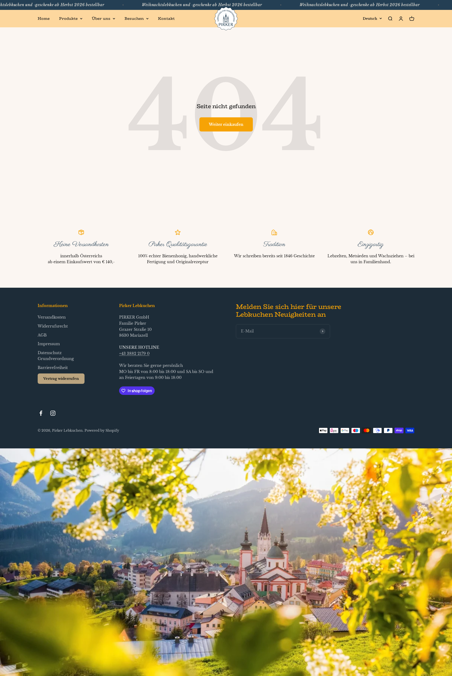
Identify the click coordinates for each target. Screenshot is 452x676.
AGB (42, 335)
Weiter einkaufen (226, 124)
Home (44, 18)
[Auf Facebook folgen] (41, 413)
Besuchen (134, 18)
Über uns (101, 18)
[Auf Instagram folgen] (53, 413)
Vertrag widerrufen (61, 378)
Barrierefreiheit (53, 367)
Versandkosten (52, 317)
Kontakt (166, 18)
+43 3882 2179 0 (134, 353)
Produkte (68, 18)
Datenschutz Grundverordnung (56, 355)
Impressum (49, 343)
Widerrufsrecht (53, 326)
